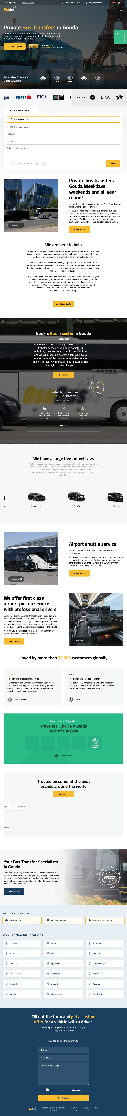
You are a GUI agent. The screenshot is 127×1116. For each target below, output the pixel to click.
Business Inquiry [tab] (21, 127)
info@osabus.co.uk (96, 3)
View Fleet (44, 418)
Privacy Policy (40, 163)
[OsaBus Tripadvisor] (120, 37)
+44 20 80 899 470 (72, 3)
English (118, 2)
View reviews (66, 755)
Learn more (64, 418)
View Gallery (15, 225)
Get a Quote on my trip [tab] (23, 119)
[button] (61, 425)
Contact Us (82, 418)
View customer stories (63, 400)
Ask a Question (28, 3)
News (96, 1108)
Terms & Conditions (86, 1109)
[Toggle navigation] (121, 10)
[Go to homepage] (10, 8)
